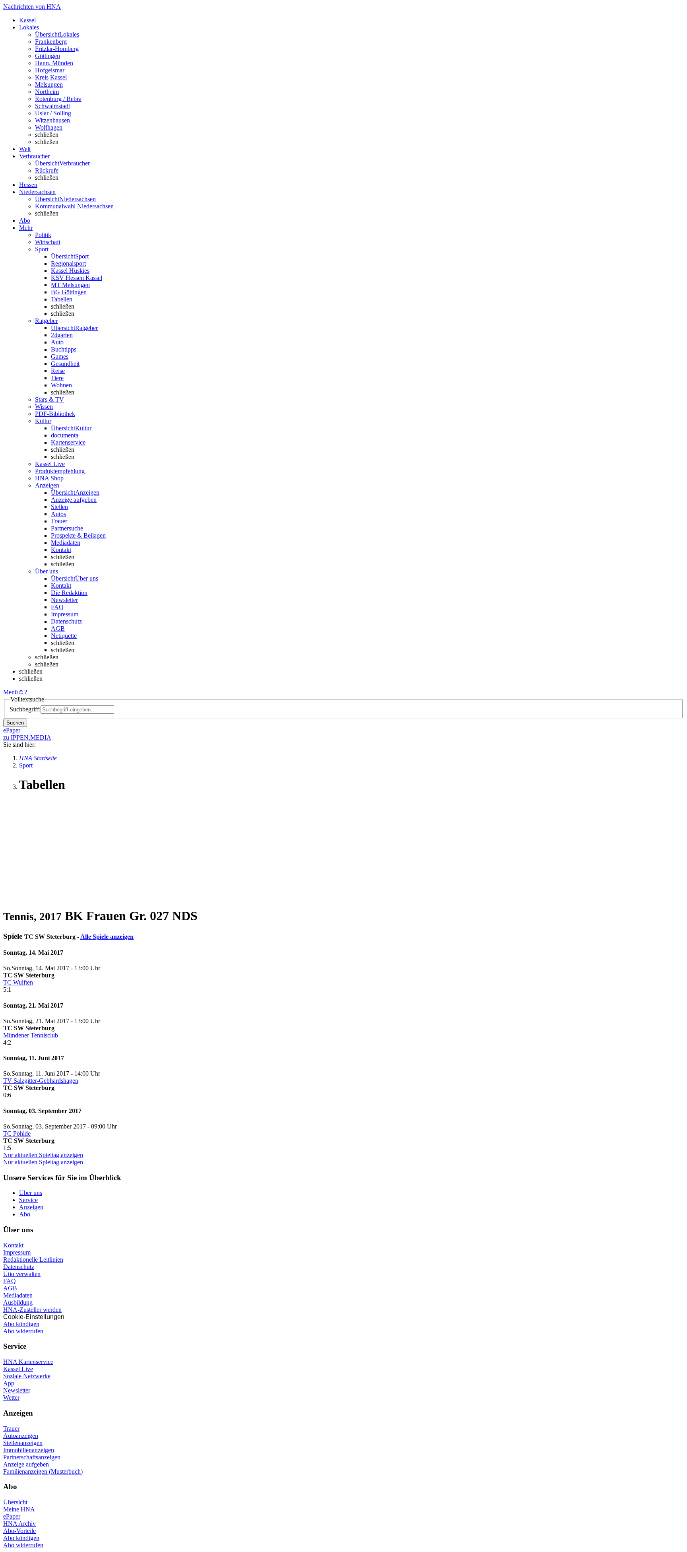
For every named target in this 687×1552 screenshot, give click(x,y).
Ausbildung (18, 1302)
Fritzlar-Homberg (57, 48)
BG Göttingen (69, 292)
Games (59, 356)
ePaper (11, 1516)
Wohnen (61, 385)
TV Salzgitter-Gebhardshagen (40, 1080)
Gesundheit (65, 363)
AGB (58, 628)
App (8, 1383)
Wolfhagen (48, 127)
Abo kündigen (21, 1324)
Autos (58, 514)
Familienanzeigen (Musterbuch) (43, 1471)
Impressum (64, 614)
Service (28, 1200)
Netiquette (64, 635)
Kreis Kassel (51, 77)
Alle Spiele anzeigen (107, 936)
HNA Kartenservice (28, 1361)
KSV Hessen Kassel (76, 277)
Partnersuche (67, 528)
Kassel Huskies (70, 270)
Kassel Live (18, 1369)
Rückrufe (46, 170)
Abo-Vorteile (19, 1530)
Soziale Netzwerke (26, 1376)
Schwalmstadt (52, 106)
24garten (62, 335)
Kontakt (61, 549)
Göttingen (47, 55)
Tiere (57, 378)
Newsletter (64, 599)
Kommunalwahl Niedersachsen (74, 206)
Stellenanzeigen (23, 1442)
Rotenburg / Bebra (58, 98)
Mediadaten (65, 542)
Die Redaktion (69, 592)
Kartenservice (68, 442)
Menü (10, 692)
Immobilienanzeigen (28, 1450)
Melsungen (49, 84)
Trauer (59, 521)
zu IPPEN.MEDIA (27, 737)
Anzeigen (31, 1207)
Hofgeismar (49, 70)
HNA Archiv (19, 1523)
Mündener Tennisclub (30, 1035)
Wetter (11, 1397)
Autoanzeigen (20, 1435)
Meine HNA (19, 1509)
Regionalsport (68, 263)
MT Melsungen (70, 285)
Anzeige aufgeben (74, 499)
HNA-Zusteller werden (32, 1309)
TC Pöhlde (17, 1133)
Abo (24, 1214)
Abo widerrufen (23, 1331)
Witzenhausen (52, 120)
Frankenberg (51, 41)
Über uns (30, 1192)
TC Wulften (18, 982)
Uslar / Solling (53, 113)
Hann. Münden (54, 63)
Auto (57, 342)
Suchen (15, 723)
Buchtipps (63, 349)
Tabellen (61, 299)
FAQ (57, 607)
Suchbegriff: (25, 709)
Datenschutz (66, 621)
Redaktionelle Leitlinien (33, 1259)
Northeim (47, 91)
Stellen (59, 506)
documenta (64, 435)
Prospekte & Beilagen (78, 535)
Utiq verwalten (22, 1273)
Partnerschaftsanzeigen (31, 1457)
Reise (58, 370)
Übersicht (15, 1502)
